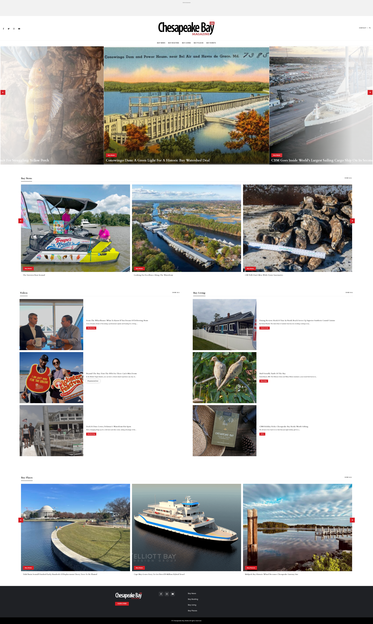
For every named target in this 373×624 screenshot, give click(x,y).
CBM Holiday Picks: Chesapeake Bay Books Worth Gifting (316, 160)
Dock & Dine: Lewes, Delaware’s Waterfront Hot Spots (108, 426)
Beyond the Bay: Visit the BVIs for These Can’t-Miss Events (111, 373)
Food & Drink (264, 328)
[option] (186, 105)
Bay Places (198, 43)
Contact (362, 28)
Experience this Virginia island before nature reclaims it (269, 275)
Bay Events (211, 43)
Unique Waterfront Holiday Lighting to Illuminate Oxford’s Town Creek (164, 574)
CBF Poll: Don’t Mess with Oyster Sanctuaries (42, 275)
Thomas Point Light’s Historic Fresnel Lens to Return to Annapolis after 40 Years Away (172, 160)
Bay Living (186, 43)
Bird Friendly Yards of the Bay (272, 373)
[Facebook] (3, 29)
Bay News (161, 43)
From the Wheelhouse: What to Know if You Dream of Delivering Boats (117, 320)
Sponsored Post (93, 381)
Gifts (275, 155)
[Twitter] (9, 29)
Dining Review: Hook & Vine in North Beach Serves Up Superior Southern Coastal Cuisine (297, 320)
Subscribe (122, 603)
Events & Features (142, 568)
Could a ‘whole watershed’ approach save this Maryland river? (161, 275)
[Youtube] (19, 29)
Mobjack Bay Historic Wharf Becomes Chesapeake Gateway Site (49, 574)
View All (348, 178)
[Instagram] (14, 29)
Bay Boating (173, 43)
